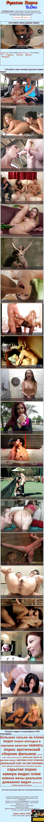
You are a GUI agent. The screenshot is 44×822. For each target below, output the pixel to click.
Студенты (10, 55)
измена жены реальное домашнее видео (22, 780)
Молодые (5, 57)
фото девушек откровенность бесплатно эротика (21, 766)
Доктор (28, 55)
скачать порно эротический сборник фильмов (22, 749)
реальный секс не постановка (22, 763)
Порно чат (26, 17)
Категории (17, 17)
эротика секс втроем (29, 760)
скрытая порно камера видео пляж (22, 771)
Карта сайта (19, 814)
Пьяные (19, 55)
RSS (29, 814)
